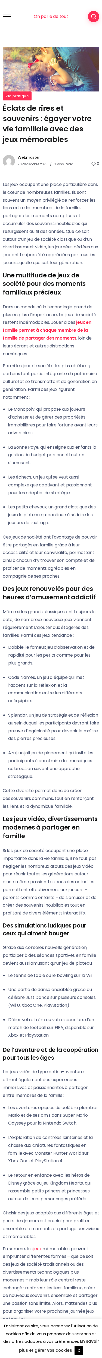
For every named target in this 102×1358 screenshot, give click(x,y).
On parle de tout (51, 16)
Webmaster (29, 157)
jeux (37, 1249)
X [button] (79, 1350)
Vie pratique (17, 96)
